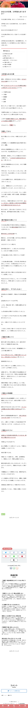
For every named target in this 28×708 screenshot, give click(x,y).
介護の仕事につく (8, 62)
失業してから (7, 56)
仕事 (4, 514)
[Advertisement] (14, 533)
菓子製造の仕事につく (9, 58)
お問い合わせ (13, 701)
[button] (25, 358)
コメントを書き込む (14, 690)
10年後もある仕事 (8, 53)
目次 (4, 51)
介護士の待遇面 (7, 64)
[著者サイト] (11, 568)
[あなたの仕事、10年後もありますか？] (22, 552)
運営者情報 (22, 703)
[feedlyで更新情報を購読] (14, 568)
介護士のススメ (7, 66)
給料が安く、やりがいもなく (10, 60)
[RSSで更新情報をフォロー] (17, 568)
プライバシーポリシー (9, 703)
